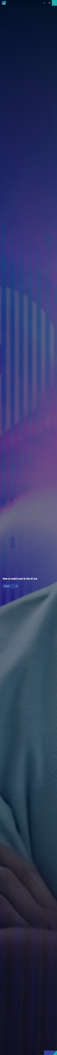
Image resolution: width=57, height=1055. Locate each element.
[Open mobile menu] (54, 3)
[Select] (49, 3)
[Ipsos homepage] (4, 3)
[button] (44, 3)
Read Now (6, 586)
